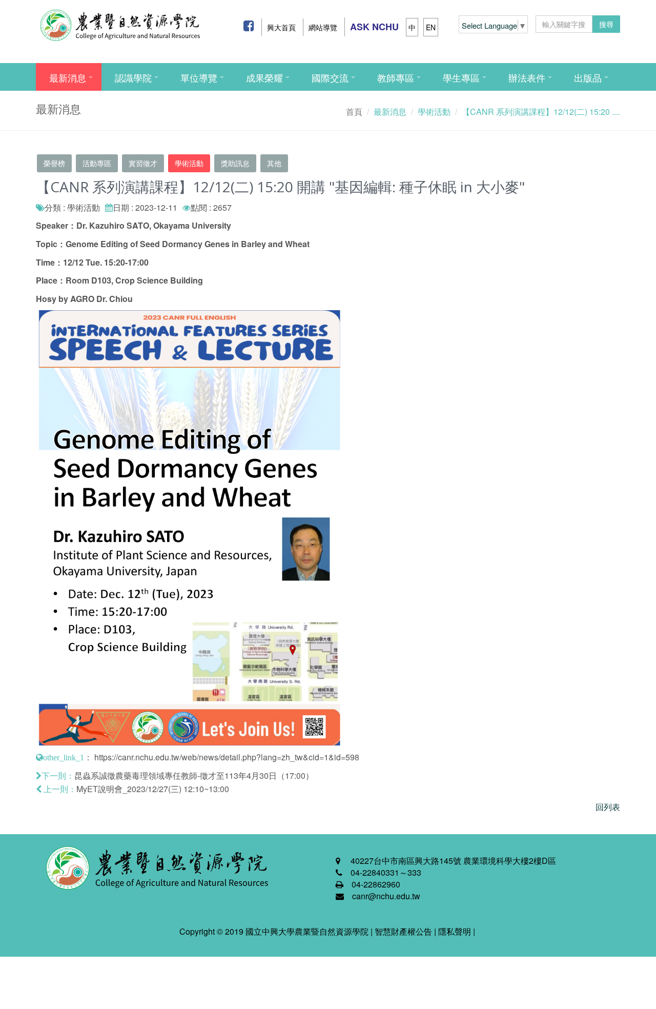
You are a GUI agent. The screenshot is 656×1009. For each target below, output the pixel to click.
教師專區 (395, 77)
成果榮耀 (264, 77)
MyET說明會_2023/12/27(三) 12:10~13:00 (152, 789)
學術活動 (189, 163)
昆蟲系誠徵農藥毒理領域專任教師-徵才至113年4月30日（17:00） (194, 775)
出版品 (588, 77)
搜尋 (606, 24)
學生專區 (461, 77)
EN (431, 27)
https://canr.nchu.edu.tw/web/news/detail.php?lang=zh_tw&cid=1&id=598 (226, 757)
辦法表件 (526, 77)
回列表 (608, 807)
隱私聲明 (454, 931)
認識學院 (133, 77)
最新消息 (67, 77)
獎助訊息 (235, 163)
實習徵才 (143, 163)
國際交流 (330, 77)
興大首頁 (281, 27)
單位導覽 (198, 77)
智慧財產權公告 (403, 931)
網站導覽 (323, 27)
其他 (274, 163)
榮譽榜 (54, 163)
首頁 (354, 111)
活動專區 (97, 163)
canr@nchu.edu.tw (386, 896)
